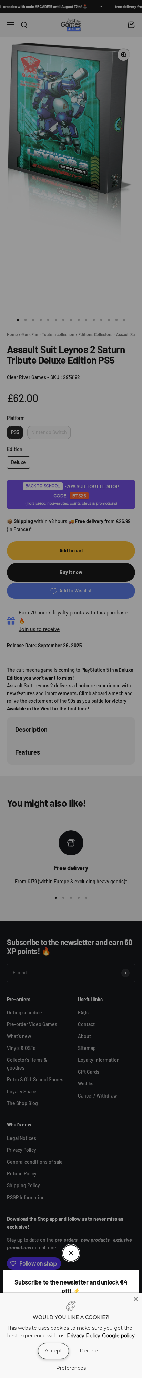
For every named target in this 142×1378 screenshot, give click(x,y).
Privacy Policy (83, 1335)
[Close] (135, 1299)
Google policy (118, 1335)
